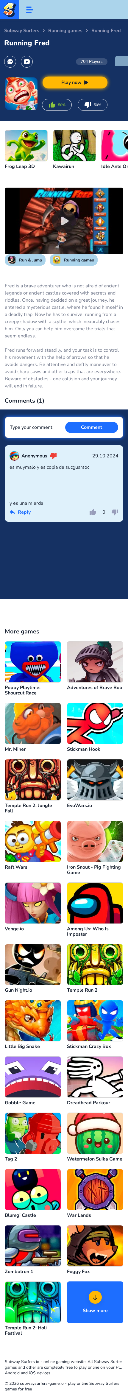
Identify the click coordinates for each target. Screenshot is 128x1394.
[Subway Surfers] (9, 9)
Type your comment (31, 427)
